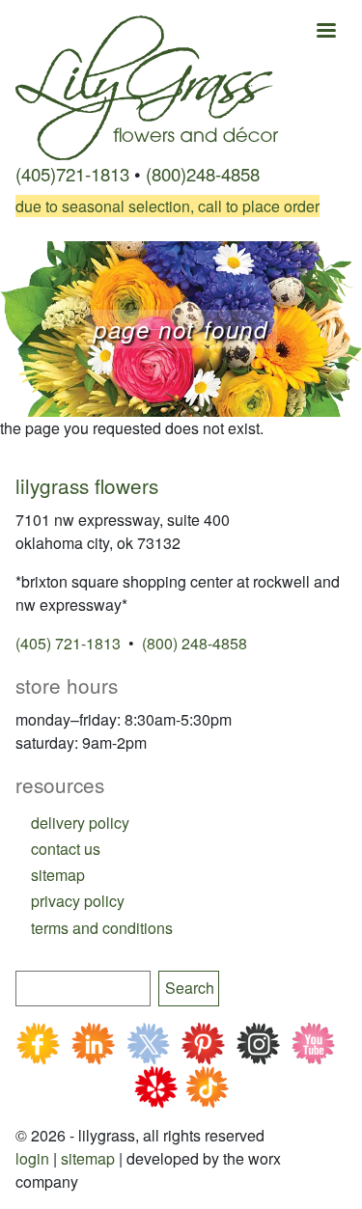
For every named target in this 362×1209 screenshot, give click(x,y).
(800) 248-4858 (194, 643)
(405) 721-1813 (68, 643)
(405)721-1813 (72, 173)
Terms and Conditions (102, 928)
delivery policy (80, 822)
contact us (65, 849)
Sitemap (88, 1158)
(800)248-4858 (203, 173)
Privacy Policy (78, 901)
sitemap (58, 875)
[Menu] (325, 32)
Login (32, 1158)
